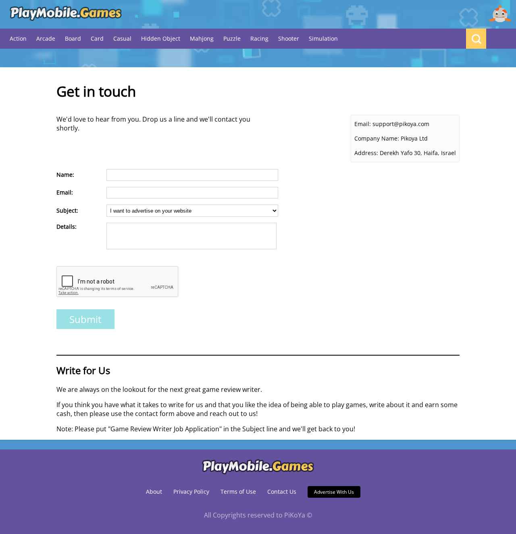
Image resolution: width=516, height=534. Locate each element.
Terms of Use (238, 491)
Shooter (288, 38)
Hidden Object (160, 38)
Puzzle (232, 38)
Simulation (323, 38)
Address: (366, 153)
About (154, 491)
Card (97, 38)
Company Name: (376, 138)
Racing (259, 38)
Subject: (67, 210)
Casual (122, 38)
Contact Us (281, 491)
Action (18, 38)
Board (73, 38)
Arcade (45, 38)
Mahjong (202, 38)
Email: (362, 124)
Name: (65, 174)
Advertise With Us (334, 491)
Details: (66, 226)
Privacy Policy (191, 491)
